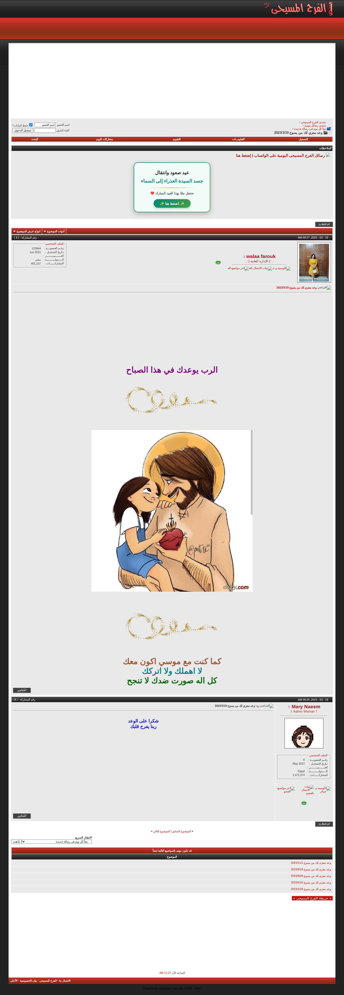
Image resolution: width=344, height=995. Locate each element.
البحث (34, 139)
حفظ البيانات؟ (20, 125)
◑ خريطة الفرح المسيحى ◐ (312, 898)
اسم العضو (63, 124)
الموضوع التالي (161, 831)
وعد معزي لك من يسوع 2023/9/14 (311, 869)
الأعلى (13, 980)
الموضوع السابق (181, 831)
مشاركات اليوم (104, 139)
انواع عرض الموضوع (28, 231)
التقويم (177, 139)
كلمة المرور (63, 130)
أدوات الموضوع (55, 231)
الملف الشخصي (54, 243)
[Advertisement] (182, 80)
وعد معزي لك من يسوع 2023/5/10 (311, 882)
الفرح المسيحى (48, 980)
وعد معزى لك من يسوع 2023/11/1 (311, 862)
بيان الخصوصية (28, 980)
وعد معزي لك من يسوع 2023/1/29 (311, 889)
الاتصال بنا (65, 980)
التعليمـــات (238, 139)
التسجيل (303, 139)
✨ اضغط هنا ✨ (172, 203)
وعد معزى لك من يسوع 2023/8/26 (311, 875)
